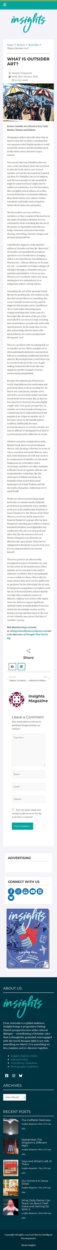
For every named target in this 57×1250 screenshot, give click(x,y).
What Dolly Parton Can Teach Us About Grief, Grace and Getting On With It (36, 1205)
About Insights (28, 1245)
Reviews (21, 44)
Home (10, 44)
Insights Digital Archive (24, 1056)
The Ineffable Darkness (36, 1120)
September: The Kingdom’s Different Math (34, 1142)
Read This (33, 44)
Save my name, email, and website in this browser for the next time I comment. (27, 813)
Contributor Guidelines (24, 1063)
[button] (12, 666)
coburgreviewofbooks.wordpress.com (28, 630)
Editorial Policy (20, 1059)
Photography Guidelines (24, 1066)
